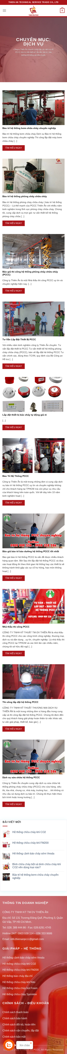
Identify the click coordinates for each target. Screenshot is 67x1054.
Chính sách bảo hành (14, 1018)
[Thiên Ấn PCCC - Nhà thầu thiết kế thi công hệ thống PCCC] (33, 10)
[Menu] (4, 10)
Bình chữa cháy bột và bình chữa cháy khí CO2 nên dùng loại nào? (36, 866)
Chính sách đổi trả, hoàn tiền (18, 1024)
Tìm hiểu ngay (13, 148)
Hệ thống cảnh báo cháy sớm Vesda (33, 853)
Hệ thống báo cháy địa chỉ (17, 976)
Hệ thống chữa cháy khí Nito (18, 982)
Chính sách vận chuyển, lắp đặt (20, 1030)
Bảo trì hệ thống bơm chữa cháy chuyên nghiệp (35, 876)
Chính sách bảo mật (14, 1036)
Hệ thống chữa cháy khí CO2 (29, 832)
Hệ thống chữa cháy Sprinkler (19, 994)
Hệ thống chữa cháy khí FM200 (30, 842)
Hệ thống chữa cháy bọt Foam (19, 988)
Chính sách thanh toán (15, 1012)
